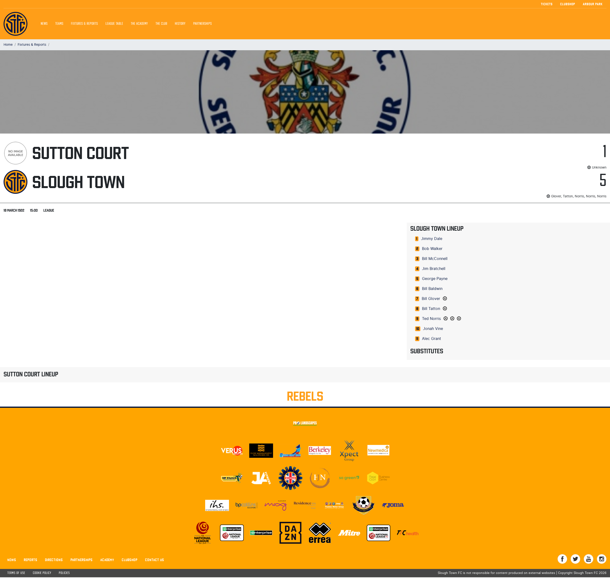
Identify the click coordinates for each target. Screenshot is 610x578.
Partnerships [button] (202, 23)
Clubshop (567, 4)
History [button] (180, 23)
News (44, 23)
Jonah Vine (433, 329)
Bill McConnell (434, 259)
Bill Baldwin (432, 289)
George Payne (434, 279)
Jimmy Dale (431, 239)
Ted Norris (431, 319)
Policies (64, 573)
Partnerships (82, 559)
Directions (54, 559)
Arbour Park (593, 4)
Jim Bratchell (433, 269)
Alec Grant (431, 339)
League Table (114, 23)
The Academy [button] (139, 23)
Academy (107, 559)
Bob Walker (432, 249)
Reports (30, 559)
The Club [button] (161, 23)
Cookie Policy (42, 573)
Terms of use (16, 573)
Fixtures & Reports (84, 23)
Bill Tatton (431, 309)
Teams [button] (59, 23)
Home (8, 44)
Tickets (547, 4)
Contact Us (154, 559)
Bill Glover (431, 299)
